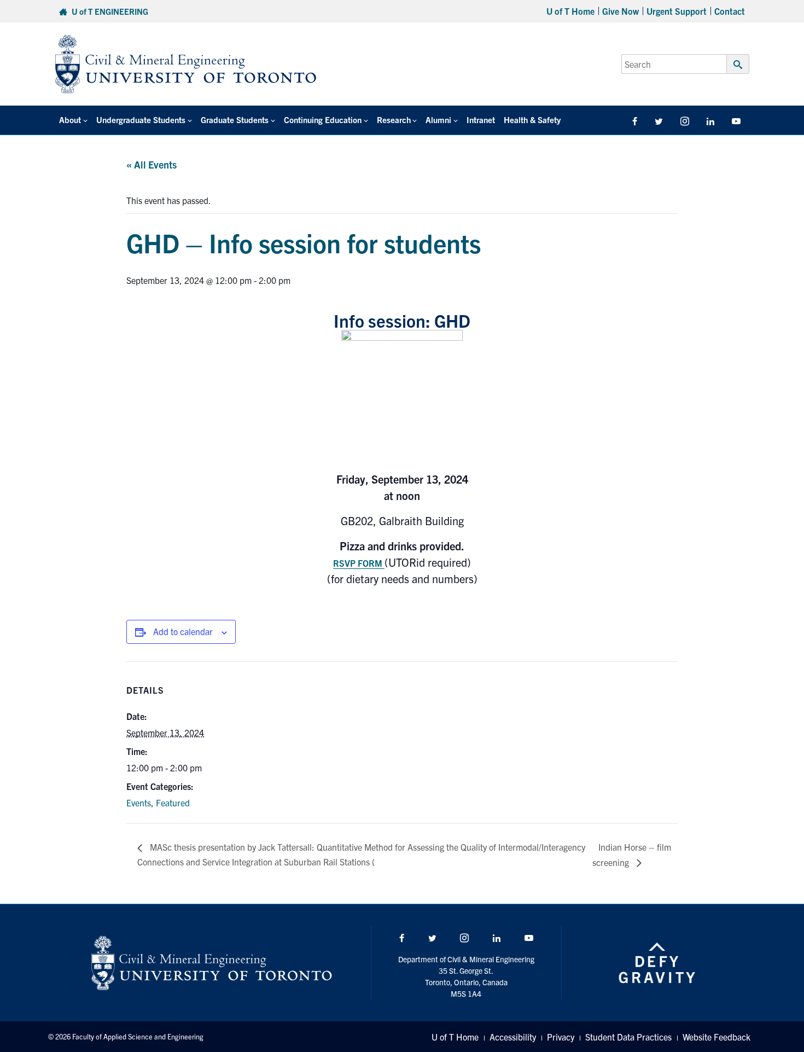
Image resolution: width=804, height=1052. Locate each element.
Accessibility (513, 1036)
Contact (729, 10)
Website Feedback (716, 1036)
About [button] (70, 119)
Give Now (620, 10)
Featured (173, 802)
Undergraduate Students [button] (140, 119)
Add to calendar (183, 631)
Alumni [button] (438, 119)
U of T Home (570, 10)
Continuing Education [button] (323, 119)
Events (138, 802)
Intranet (481, 119)
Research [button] (394, 119)
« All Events (151, 164)
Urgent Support (676, 10)
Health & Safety (532, 119)
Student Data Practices (628, 1036)
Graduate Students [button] (235, 119)
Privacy (560, 1036)
